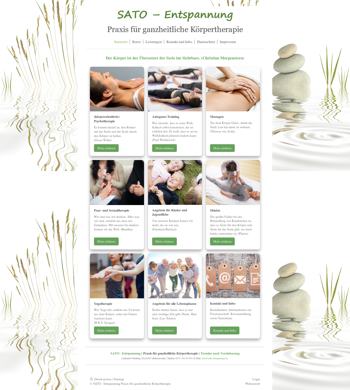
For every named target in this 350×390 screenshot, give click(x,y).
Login (256, 379)
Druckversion (103, 379)
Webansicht (252, 383)
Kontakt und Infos (224, 330)
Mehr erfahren (106, 148)
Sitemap (119, 379)
